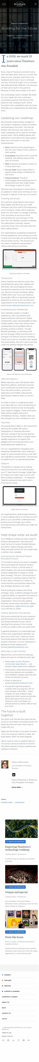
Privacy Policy (7, 1036)
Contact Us (6, 1013)
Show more (16, 787)
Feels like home (14, 937)
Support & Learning (12, 991)
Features (7, 980)
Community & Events (10, 997)
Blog (4, 1007)
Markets (7, 975)
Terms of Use (6, 1033)
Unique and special (16, 892)
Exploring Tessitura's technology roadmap (18, 848)
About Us (5, 1002)
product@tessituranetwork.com (19, 305)
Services (7, 986)
